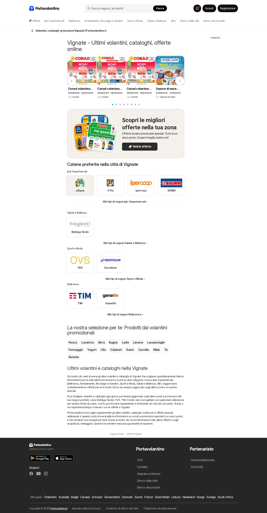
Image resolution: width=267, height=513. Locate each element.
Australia (63, 497)
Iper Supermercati (163, 379)
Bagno (113, 342)
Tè (166, 350)
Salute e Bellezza (146, 383)
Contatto (142, 467)
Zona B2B (197, 467)
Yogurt (91, 350)
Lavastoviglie (156, 342)
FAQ (139, 460)
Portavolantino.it (58, 508)
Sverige (211, 497)
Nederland (188, 497)
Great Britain (162, 497)
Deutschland (112, 497)
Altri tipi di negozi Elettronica (124, 314)
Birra (101, 342)
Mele (156, 350)
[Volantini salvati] (197, 8)
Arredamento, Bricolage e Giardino (99, 383)
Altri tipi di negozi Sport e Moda (124, 278)
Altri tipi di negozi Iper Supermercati (124, 201)
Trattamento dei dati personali (159, 508)
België (74, 497)
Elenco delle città (189, 20)
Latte (125, 342)
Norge (200, 497)
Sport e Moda (127, 383)
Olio (103, 350)
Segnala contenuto (148, 474)
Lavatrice (87, 342)
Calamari (116, 350)
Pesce (73, 342)
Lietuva (175, 497)
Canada (85, 497)
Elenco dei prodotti (213, 20)
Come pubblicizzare (203, 460)
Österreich (50, 497)
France (148, 497)
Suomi (138, 497)
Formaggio (76, 350)
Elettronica (73, 383)
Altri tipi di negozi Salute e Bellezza (124, 243)
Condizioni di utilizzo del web (122, 508)
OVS (117, 399)
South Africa (225, 497)
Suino (130, 350)
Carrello (143, 350)
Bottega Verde (105, 399)
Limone (138, 342)
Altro (159, 383)
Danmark (127, 497)
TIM (123, 399)
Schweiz (97, 497)
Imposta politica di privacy (86, 508)
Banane (74, 357)
